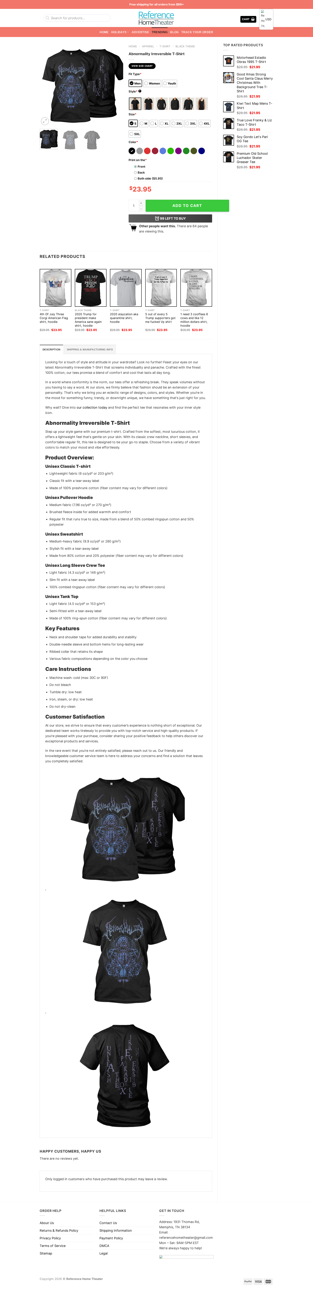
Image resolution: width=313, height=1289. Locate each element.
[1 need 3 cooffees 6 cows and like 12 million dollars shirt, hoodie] (196, 288)
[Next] (117, 84)
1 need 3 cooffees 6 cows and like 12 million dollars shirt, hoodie (194, 319)
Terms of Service (53, 1246)
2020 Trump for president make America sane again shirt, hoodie (88, 319)
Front (141, 166)
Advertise (140, 32)
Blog (174, 32)
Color (133, 142)
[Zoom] (45, 121)
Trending (160, 32)
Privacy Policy (50, 1238)
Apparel (148, 46)
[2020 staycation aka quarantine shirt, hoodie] (125, 288)
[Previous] (46, 84)
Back (141, 172)
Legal (103, 1253)
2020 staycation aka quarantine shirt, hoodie (124, 318)
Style (135, 91)
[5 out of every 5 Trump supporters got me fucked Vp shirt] (161, 288)
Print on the (138, 160)
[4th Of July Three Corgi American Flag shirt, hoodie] (55, 288)
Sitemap (46, 1253)
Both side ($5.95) (150, 178)
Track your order (197, 32)
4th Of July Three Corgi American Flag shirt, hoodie (54, 318)
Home (104, 32)
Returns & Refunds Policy (59, 1230)
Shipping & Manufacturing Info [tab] (90, 349)
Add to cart (187, 205)
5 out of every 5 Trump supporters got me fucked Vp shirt (160, 318)
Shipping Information (115, 1230)
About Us (47, 1223)
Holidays (119, 32)
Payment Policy (111, 1238)
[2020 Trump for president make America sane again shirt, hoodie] (90, 288)
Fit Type (135, 74)
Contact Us (108, 1223)
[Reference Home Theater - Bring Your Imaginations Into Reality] (156, 18)
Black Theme (185, 46)
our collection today (92, 407)
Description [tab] (51, 349)
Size (132, 114)
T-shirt (164, 46)
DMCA (104, 1246)
